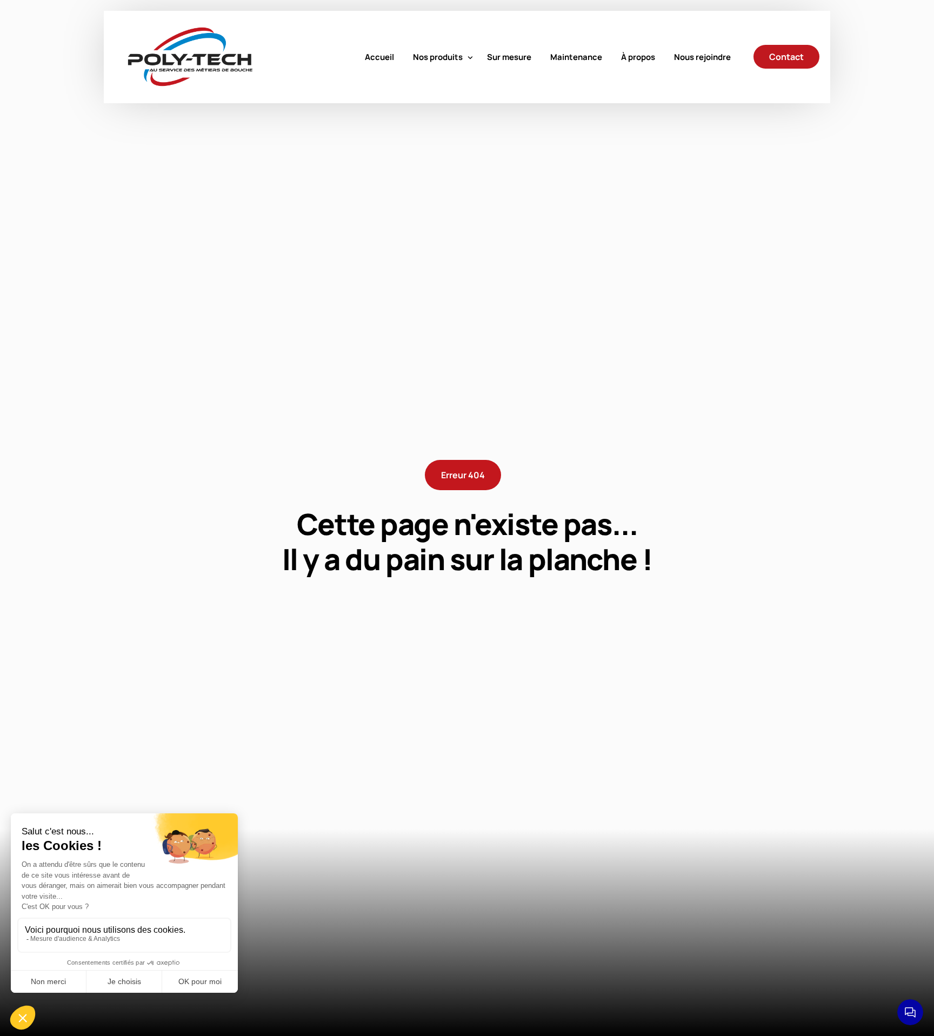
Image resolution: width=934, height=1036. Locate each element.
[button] (463, 475)
